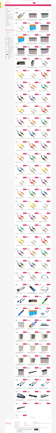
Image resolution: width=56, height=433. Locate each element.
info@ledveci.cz (26, 423)
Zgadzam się (36, 429)
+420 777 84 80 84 (26, 424)
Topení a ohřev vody (8, 16)
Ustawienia (19, 431)
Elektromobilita (7, 21)
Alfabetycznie (30, 10)
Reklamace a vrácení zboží (24, 0)
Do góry (17, 417)
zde (31, 429)
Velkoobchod (15, 427)
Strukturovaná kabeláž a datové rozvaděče (9, 19)
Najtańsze (23, 10)
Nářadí (6, 12)
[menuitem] (6, 5)
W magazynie (8, 32)
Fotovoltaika (7, 13)
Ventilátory (7, 20)
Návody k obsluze (16, 426)
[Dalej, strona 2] (48, 417)
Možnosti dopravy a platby (30, 0)
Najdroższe (26, 10)
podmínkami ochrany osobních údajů (42, 427)
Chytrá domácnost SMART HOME (9, 14)
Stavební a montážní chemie (8, 24)
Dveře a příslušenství (8, 15)
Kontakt (15, 428)
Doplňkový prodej (7, 25)
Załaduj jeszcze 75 (33, 417)
